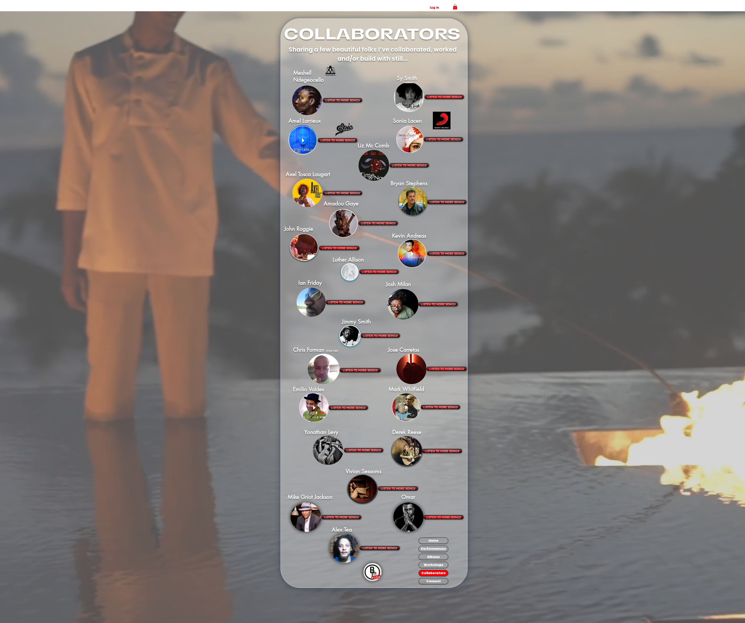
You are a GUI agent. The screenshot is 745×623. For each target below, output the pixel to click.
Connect (433, 581)
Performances (433, 548)
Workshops (433, 565)
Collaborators (433, 573)
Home (433, 540)
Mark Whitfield (406, 389)
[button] (455, 6)
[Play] (303, 140)
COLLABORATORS (372, 34)
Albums (433, 557)
